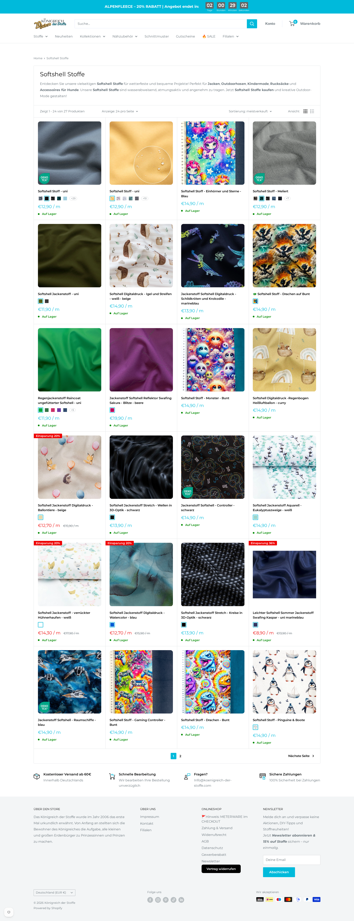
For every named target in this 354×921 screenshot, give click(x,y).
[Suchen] (252, 23)
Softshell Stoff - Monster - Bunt (205, 398)
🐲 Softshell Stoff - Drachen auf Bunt (281, 294)
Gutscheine (185, 36)
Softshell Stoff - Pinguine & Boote (279, 720)
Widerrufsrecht (214, 835)
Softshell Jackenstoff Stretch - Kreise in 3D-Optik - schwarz (211, 615)
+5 (72, 409)
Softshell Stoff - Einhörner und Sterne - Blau (211, 193)
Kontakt (146, 823)
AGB (205, 841)
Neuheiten (64, 36)
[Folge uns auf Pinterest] (166, 900)
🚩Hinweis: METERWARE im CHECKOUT (225, 819)
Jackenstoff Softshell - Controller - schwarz (208, 507)
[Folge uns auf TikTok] (173, 900)
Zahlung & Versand (217, 828)
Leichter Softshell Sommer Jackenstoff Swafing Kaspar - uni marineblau (283, 615)
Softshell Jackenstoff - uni (58, 294)
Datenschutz (212, 848)
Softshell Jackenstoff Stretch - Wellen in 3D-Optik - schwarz (141, 507)
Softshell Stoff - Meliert (270, 191)
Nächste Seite (299, 756)
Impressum (149, 817)
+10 (145, 198)
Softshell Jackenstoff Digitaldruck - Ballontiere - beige (65, 507)
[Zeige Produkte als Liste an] (312, 111)
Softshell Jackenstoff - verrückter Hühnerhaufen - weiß (64, 615)
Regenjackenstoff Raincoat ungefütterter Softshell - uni (59, 400)
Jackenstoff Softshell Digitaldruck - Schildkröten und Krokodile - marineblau (208, 298)
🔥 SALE (209, 36)
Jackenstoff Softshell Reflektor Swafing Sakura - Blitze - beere (140, 400)
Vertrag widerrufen (221, 869)
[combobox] (161, 23)
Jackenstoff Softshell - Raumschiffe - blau (67, 722)
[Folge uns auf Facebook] (150, 900)
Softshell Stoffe (57, 58)
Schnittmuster (157, 36)
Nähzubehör (122, 36)
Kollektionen (90, 36)
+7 (287, 198)
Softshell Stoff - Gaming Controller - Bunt (137, 722)
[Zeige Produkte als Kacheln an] (305, 111)
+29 (73, 198)
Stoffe (38, 36)
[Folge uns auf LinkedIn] (181, 900)
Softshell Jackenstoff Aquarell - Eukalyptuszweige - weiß (277, 507)
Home (38, 58)
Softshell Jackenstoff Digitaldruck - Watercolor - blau (137, 615)
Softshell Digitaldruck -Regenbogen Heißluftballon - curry (281, 400)
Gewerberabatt (214, 855)
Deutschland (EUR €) (51, 892)
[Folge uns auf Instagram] (158, 900)
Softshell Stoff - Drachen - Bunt (205, 720)
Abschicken (279, 872)
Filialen (228, 36)
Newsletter (211, 861)
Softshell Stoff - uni (53, 191)
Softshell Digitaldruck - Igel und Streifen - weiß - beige (141, 296)
